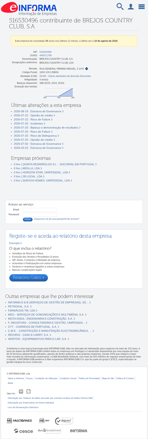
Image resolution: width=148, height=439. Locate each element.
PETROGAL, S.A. (18, 306)
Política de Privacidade (89, 378)
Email (16, 209)
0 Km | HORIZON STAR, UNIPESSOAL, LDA (41, 172)
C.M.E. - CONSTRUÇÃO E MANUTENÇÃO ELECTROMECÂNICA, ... (50, 330)
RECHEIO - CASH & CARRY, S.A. (28, 334)
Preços (29, 378)
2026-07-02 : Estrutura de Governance (37, 143)
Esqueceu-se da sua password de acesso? (56, 219)
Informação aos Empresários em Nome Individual (31, 403)
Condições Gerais (68, 378)
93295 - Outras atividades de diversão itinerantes (65, 76)
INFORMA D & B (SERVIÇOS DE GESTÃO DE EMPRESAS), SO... (48, 302)
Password (14, 214)
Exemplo (14, 243)
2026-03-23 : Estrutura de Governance (37, 147)
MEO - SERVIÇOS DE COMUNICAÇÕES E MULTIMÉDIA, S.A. (46, 314)
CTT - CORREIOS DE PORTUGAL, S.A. (32, 326)
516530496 (46, 52)
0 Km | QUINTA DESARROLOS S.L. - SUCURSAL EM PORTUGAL (54, 164)
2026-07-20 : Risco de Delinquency (35, 135)
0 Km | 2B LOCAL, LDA (28, 176)
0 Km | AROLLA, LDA (27, 168)
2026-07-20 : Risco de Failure (32, 131)
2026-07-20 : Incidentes (28, 123)
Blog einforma (28, 391)
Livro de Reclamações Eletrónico (23, 407)
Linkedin (21, 391)
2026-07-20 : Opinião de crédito (33, 139)
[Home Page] (29, 16)
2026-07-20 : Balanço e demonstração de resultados (46, 127)
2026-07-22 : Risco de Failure (32, 119)
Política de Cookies (125, 378)
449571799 (46, 55)
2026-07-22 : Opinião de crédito (33, 115)
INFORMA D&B (79, 430)
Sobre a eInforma (16, 378)
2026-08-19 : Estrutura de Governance (37, 111)
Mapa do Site (108, 378)
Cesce (22, 430)
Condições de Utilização (46, 378)
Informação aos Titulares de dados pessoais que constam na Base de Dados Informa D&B (50, 398)
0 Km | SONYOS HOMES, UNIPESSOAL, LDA (42, 180)
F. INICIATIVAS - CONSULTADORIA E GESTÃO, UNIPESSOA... (46, 322)
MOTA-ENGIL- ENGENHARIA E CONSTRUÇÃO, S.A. (40, 318)
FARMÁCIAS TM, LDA (21, 310)
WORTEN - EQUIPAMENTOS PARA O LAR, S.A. (37, 338)
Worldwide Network (50, 430)
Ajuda (10, 383)
